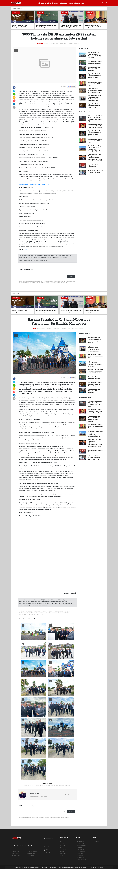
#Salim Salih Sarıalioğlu (26, 614)
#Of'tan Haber (31, 612)
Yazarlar (48, 844)
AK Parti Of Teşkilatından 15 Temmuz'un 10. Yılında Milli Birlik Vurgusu (95, 90)
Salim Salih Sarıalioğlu (37, 412)
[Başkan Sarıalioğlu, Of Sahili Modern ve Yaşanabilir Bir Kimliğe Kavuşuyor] (44, 353)
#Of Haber (43, 611)
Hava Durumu (80, 841)
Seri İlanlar (80, 855)
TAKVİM (27, 249)
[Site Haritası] (29, 845)
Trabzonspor (64, 3)
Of (39, 3)
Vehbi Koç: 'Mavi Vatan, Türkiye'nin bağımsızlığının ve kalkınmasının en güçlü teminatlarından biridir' (95, 157)
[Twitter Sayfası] (15, 845)
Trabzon (43, 3)
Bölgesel (50, 3)
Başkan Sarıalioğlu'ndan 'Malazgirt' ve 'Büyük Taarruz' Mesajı (95, 105)
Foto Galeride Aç (47, 783)
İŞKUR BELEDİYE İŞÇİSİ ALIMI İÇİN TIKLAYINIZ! (34, 184)
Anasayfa (14, 8)
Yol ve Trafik (80, 843)
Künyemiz (49, 850)
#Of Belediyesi (52, 612)
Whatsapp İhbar (31, 853)
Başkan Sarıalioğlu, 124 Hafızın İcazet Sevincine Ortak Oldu (95, 68)
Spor (82, 3)
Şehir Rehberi (81, 857)
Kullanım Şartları (32, 851)
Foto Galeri (49, 838)
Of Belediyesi (23, 422)
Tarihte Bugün (81, 851)
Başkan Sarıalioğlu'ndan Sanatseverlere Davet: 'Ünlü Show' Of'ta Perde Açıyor (95, 125)
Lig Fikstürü (80, 849)
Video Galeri (49, 841)
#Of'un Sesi (28, 611)
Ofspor (56, 3)
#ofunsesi (67, 611)
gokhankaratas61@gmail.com (38, 796)
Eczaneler (79, 847)
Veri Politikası (16, 855)
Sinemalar (80, 853)
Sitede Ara (96, 841)
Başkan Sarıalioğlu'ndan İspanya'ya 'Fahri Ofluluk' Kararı (95, 83)
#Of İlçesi (21, 611)
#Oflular (50, 611)
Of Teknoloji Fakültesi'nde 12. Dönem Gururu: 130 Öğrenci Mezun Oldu (95, 172)
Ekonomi (77, 3)
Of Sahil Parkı (34, 400)
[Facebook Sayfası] (12, 845)
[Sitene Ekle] (32, 845)
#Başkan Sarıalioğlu (41, 612)
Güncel (71, 3)
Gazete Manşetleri (82, 859)
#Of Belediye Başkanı (64, 612)
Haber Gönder (30, 855)
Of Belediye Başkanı (25, 398)
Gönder (71, 276)
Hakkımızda (15, 851)
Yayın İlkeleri (16, 853)
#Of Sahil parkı (38, 614)
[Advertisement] (113, 31)
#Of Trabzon (36, 611)
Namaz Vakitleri (81, 845)
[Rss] (26, 845)
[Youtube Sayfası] (21, 845)
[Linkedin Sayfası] (23, 845)
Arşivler (48, 847)
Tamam (101, 867)
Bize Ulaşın (49, 853)
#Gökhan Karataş (58, 611)
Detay (94, 867)
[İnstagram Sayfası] (18, 845)
